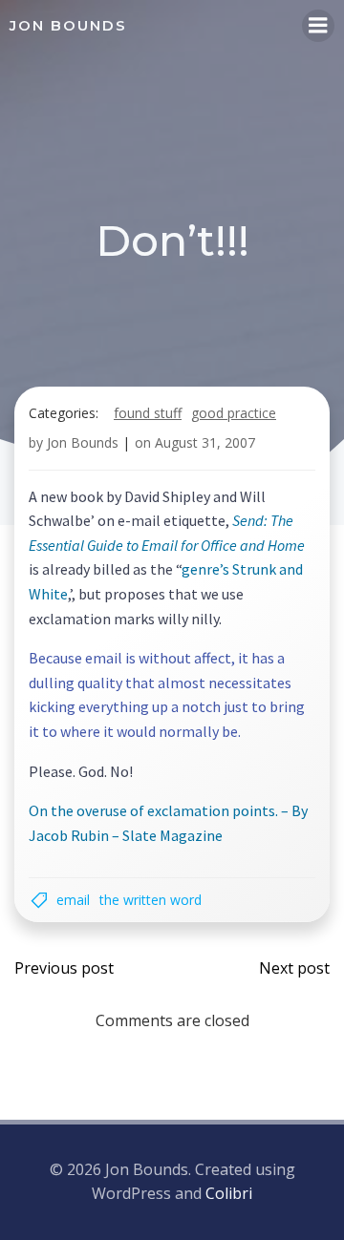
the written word (150, 900)
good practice (233, 413)
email (73, 900)
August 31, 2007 (205, 442)
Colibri (228, 1193)
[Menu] (318, 26)
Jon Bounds (82, 442)
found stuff (148, 413)
